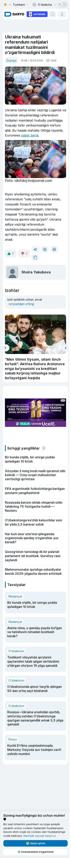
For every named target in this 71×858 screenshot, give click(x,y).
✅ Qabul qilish (35, 843)
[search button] (52, 14)
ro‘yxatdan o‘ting (21, 304)
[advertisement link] (37, 14)
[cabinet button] (62, 14)
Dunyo (11, 60)
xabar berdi (29, 135)
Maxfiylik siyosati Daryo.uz (39, 835)
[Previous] (5, 347)
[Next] (65, 348)
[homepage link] (14, 14)
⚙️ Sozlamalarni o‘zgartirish (35, 851)
